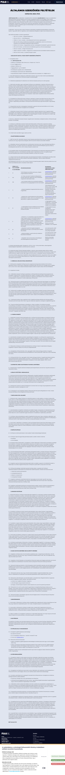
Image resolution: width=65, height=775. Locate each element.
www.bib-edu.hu (48, 171)
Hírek (29, 2)
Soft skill (34, 738)
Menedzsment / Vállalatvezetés (39, 739)
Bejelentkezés (59, 2)
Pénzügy (34, 735)
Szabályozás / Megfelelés (37, 742)
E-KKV (33, 2)
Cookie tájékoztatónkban (14, 771)
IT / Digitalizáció (36, 741)
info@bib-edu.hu (20, 637)
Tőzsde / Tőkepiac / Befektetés (38, 736)
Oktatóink (38, 2)
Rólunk (43, 2)
